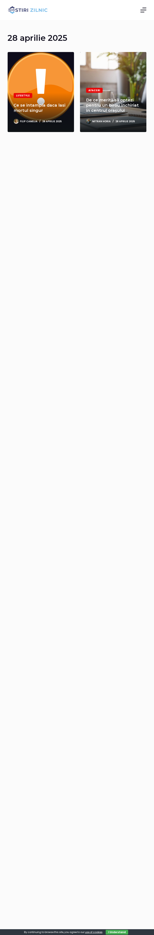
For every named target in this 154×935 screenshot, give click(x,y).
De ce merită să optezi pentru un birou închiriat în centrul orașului (112, 105)
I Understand (117, 932)
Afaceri (94, 90)
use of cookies (93, 932)
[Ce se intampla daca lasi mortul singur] (41, 92)
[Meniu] (143, 10)
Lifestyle (23, 95)
